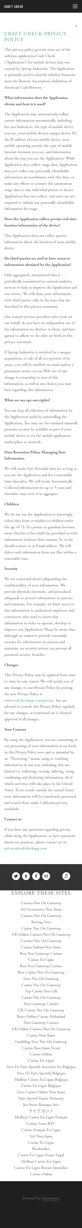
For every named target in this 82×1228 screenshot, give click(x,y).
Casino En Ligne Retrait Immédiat (41, 1167)
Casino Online (41, 1054)
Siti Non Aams (41, 1136)
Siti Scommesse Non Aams (41, 909)
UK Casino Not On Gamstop (41, 1010)
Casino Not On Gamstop (41, 928)
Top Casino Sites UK (41, 991)
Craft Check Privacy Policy (35, 37)
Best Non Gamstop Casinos (41, 953)
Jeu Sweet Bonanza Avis (41, 1104)
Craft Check (13, 7)
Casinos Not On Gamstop (41, 902)
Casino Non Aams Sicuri (41, 1048)
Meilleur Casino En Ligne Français (41, 1117)
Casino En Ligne (41, 959)
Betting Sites (41, 922)
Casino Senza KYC (41, 1123)
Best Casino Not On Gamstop (41, 972)
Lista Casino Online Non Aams (41, 1092)
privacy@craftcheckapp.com (25, 848)
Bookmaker (41, 1148)
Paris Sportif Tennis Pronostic (41, 1098)
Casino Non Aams (41, 1035)
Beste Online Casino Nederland (41, 1016)
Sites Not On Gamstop (41, 978)
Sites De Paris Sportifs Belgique (41, 1073)
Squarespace (50, 1198)
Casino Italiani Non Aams (41, 947)
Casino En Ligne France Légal (41, 1155)
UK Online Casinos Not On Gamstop (41, 934)
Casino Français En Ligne (41, 1129)
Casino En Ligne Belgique (41, 1085)
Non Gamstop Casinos (41, 1003)
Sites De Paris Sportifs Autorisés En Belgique (41, 1066)
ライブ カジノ (41, 1111)
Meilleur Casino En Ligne (41, 1161)
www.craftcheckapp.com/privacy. (29, 700)
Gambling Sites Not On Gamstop (41, 1041)
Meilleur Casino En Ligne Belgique (41, 1079)
